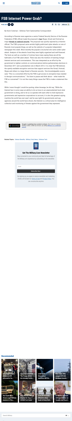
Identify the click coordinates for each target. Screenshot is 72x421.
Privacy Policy (47, 179)
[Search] (59, 3)
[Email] (59, 24)
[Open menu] (4, 3)
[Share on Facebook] (52, 24)
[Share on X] (55, 24)
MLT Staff (5, 24)
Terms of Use (36, 179)
